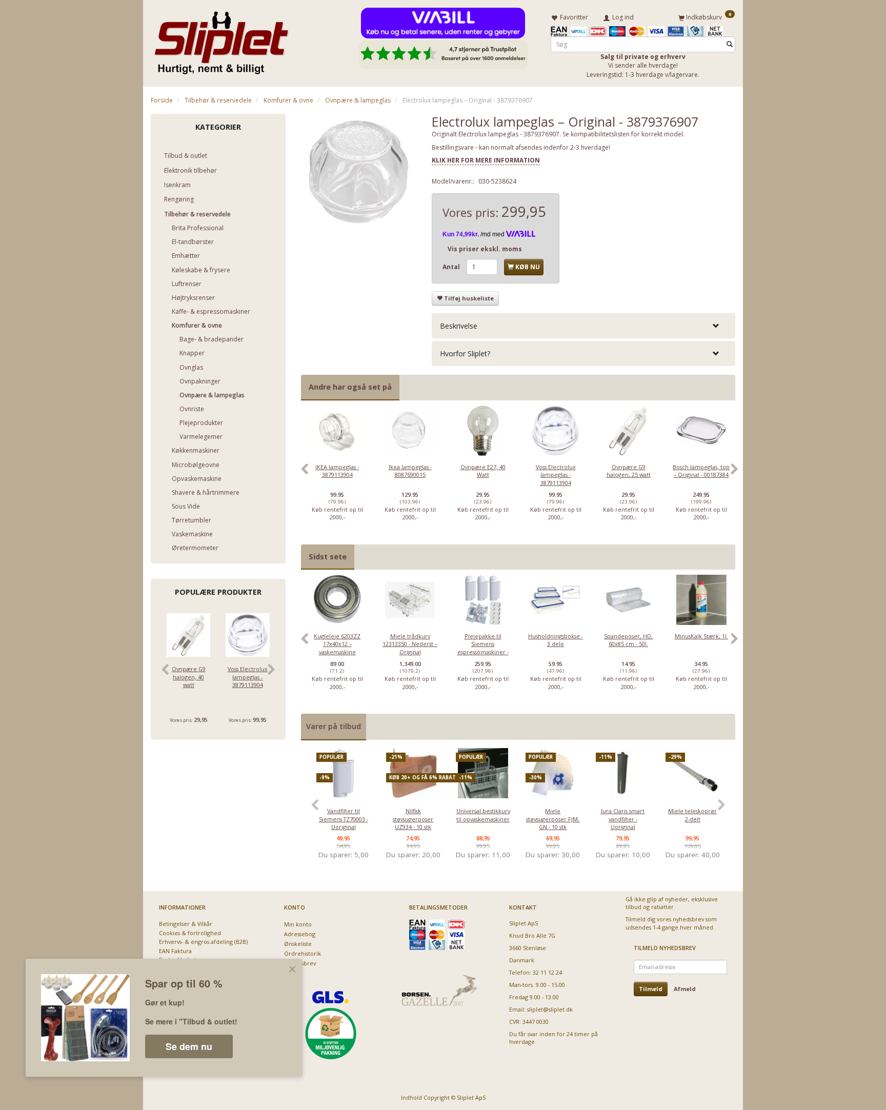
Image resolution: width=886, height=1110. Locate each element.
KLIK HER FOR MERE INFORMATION (486, 160)
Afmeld (685, 989)
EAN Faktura (175, 951)
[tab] (583, 326)
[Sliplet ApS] (221, 39)
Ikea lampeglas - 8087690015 (410, 470)
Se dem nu (189, 1046)
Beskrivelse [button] (458, 325)
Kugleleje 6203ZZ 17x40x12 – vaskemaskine (337, 644)
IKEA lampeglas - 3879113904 (337, 470)
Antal (451, 267)
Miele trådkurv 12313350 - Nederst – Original (409, 644)
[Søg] (730, 44)
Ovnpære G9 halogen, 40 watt (189, 677)
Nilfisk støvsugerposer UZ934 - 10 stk (413, 819)
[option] (337, 474)
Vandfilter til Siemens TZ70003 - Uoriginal (343, 819)
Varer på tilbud (333, 726)
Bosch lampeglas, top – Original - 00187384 (701, 470)
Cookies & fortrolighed (190, 933)
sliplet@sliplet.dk (550, 1009)
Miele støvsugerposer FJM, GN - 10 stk (552, 819)
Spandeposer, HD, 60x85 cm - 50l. (628, 640)
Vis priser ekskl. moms (485, 249)
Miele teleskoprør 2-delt (692, 814)
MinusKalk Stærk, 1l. (701, 636)
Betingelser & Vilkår (185, 923)
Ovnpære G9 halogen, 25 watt (629, 470)
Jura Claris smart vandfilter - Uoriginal (623, 819)
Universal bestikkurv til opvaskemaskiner (483, 814)
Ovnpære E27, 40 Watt (483, 470)
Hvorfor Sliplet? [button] (465, 353)
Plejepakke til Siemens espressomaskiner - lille (483, 647)
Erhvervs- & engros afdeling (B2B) (203, 941)
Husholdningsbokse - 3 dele (555, 640)
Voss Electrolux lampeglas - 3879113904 (248, 677)
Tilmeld (650, 989)
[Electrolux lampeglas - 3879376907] (359, 172)
